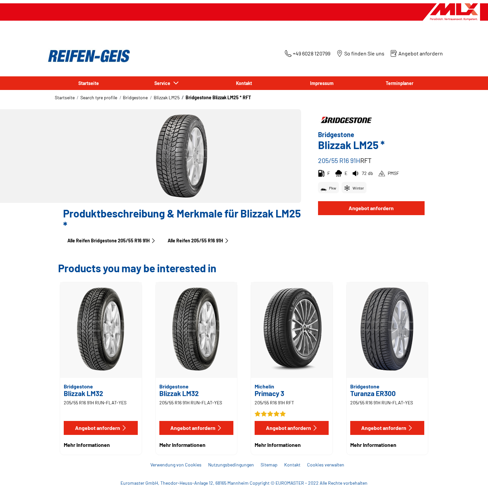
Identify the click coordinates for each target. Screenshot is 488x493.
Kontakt (292, 464)
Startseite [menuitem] (88, 83)
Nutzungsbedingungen (231, 464)
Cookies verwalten (325, 464)
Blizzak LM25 (167, 97)
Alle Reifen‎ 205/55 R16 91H (195, 240)
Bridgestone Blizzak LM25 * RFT (218, 97)
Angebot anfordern (371, 208)
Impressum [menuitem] (322, 83)
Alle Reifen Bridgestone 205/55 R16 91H (108, 240)
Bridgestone (135, 97)
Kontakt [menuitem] (244, 83)
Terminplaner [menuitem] (399, 83)
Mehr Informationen (87, 445)
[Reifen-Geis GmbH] (87, 56)
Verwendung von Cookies (176, 464)
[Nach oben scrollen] (470, 478)
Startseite (65, 97)
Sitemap (269, 464)
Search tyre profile (98, 97)
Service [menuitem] (163, 83)
